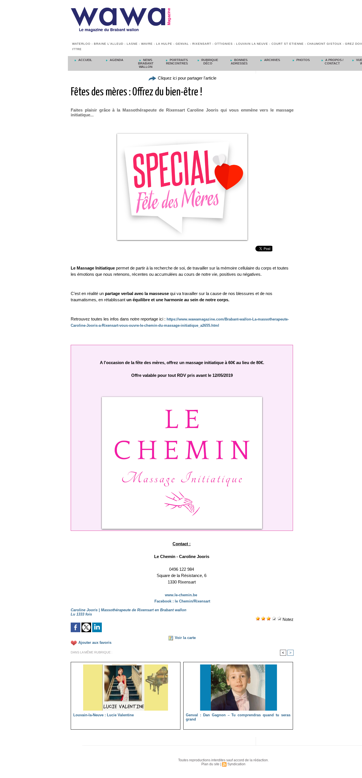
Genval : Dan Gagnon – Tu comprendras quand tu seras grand (238, 717)
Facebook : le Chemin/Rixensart (182, 601)
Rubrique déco (209, 61)
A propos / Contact (333, 61)
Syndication (236, 764)
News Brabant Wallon (146, 63)
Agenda (116, 60)
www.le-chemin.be (181, 595)
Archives (271, 60)
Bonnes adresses (239, 61)
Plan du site (210, 764)
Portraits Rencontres (177, 61)
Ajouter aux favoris (94, 642)
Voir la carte (185, 638)
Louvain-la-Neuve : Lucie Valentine (103, 715)
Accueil (84, 60)
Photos (303, 60)
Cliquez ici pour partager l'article (186, 78)
